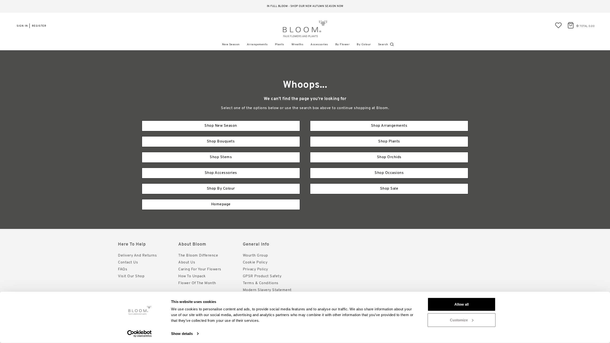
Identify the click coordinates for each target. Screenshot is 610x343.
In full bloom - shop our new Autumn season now (305, 6)
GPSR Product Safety (262, 276)
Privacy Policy (255, 269)
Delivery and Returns (137, 255)
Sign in (22, 26)
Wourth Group (255, 255)
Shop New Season (220, 126)
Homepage (221, 204)
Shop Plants (389, 141)
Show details (182, 334)
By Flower (342, 44)
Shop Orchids (389, 157)
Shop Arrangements (389, 126)
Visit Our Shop (131, 276)
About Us (186, 262)
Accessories (319, 44)
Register (39, 26)
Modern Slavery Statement (267, 290)
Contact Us (128, 262)
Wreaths (297, 44)
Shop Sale (389, 189)
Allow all (461, 304)
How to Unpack (192, 276)
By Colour (364, 44)
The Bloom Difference (198, 255)
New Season (231, 44)
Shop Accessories (221, 173)
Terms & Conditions (261, 283)
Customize (459, 320)
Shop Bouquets (221, 141)
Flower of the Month (197, 283)
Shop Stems (221, 157)
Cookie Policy (255, 262)
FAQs (122, 269)
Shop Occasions (389, 173)
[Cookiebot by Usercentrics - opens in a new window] (139, 333)
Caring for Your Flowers (199, 269)
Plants (279, 44)
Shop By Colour (221, 189)
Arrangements (257, 44)
